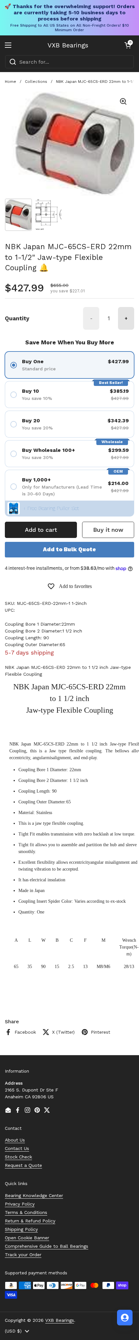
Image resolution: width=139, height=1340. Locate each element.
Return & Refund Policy (30, 1220)
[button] (127, 45)
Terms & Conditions (26, 1212)
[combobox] (69, 61)
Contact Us (17, 1148)
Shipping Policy (21, 1229)
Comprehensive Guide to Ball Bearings (46, 1246)
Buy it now (108, 529)
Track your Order (23, 1254)
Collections (36, 81)
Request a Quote (23, 1165)
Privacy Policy (20, 1203)
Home (10, 81)
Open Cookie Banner (27, 1237)
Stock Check (18, 1156)
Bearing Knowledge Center (34, 1195)
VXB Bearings (68, 45)
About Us (15, 1139)
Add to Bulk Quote (69, 549)
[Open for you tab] (125, 1317)
